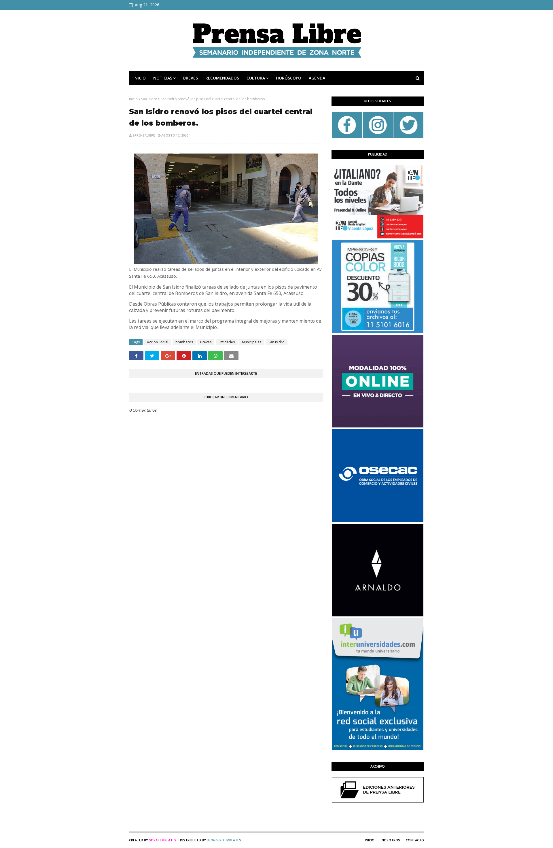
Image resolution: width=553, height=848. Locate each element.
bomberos (184, 342)
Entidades (227, 342)
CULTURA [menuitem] (256, 78)
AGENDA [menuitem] (317, 78)
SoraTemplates (162, 840)
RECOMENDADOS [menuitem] (222, 78)
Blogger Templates (224, 840)
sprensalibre (143, 135)
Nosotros (391, 840)
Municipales (251, 342)
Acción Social (157, 342)
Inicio (133, 98)
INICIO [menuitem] (139, 78)
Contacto (415, 840)
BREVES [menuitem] (190, 78)
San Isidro (149, 98)
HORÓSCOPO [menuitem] (288, 78)
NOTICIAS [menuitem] (162, 78)
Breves (205, 342)
